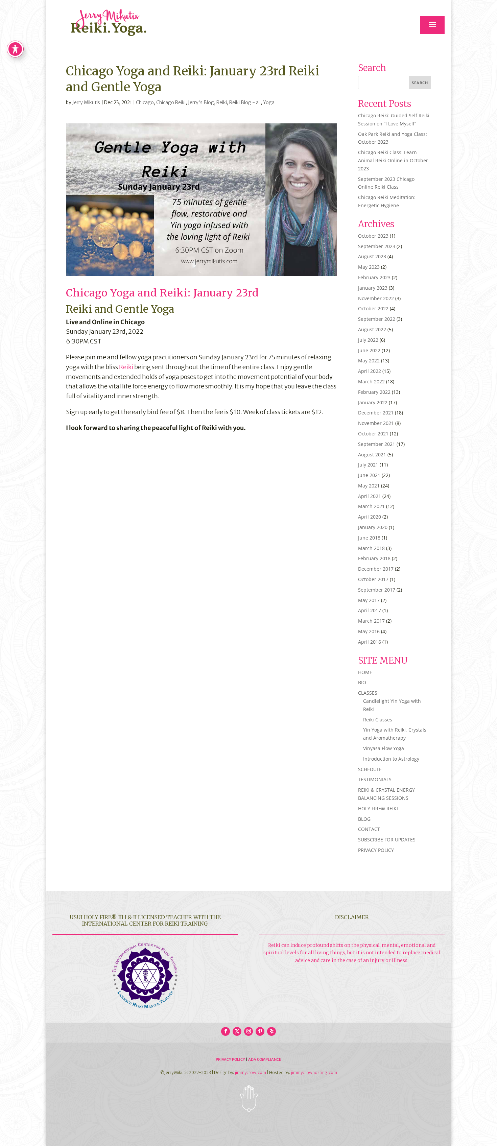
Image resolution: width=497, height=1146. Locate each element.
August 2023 (372, 256)
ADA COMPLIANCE (264, 1059)
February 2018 (374, 558)
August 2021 (372, 454)
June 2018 (369, 537)
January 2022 (372, 402)
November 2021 (376, 423)
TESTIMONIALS (375, 779)
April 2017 (369, 610)
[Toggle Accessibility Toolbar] (15, 49)
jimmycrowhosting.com (314, 1072)
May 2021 (369, 485)
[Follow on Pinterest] (260, 1031)
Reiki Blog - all (245, 102)
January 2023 (372, 288)
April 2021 (369, 496)
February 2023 (374, 277)
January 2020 (372, 527)
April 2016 (369, 642)
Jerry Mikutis (86, 102)
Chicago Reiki (171, 102)
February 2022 (374, 392)
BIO (362, 682)
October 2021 (373, 433)
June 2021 (369, 475)
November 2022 (376, 298)
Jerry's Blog (201, 102)
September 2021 (376, 444)
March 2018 (371, 548)
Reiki (221, 102)
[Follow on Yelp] (271, 1031)
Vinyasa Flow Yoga (383, 748)
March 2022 (371, 381)
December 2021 (376, 412)
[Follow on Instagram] (248, 1031)
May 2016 (369, 631)
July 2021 (368, 464)
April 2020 (369, 517)
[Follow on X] (237, 1031)
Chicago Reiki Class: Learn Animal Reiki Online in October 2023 (393, 160)
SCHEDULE (370, 769)
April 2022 (369, 371)
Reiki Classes (377, 719)
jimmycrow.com (250, 1072)
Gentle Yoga (144, 309)
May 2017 (369, 600)
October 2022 (373, 308)
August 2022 (372, 329)
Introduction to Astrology (391, 759)
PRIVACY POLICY (376, 850)
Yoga (269, 102)
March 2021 (371, 506)
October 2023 (373, 236)
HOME (365, 672)
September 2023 (376, 246)
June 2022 (369, 350)
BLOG (364, 819)
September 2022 (376, 319)
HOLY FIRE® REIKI (378, 808)
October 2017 (373, 579)
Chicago (145, 102)
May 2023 (369, 267)
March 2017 (371, 621)
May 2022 (369, 360)
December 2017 (376, 569)
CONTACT (369, 829)
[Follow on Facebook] (225, 1031)
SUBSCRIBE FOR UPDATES (387, 839)
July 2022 (368, 340)
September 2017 (376, 590)
